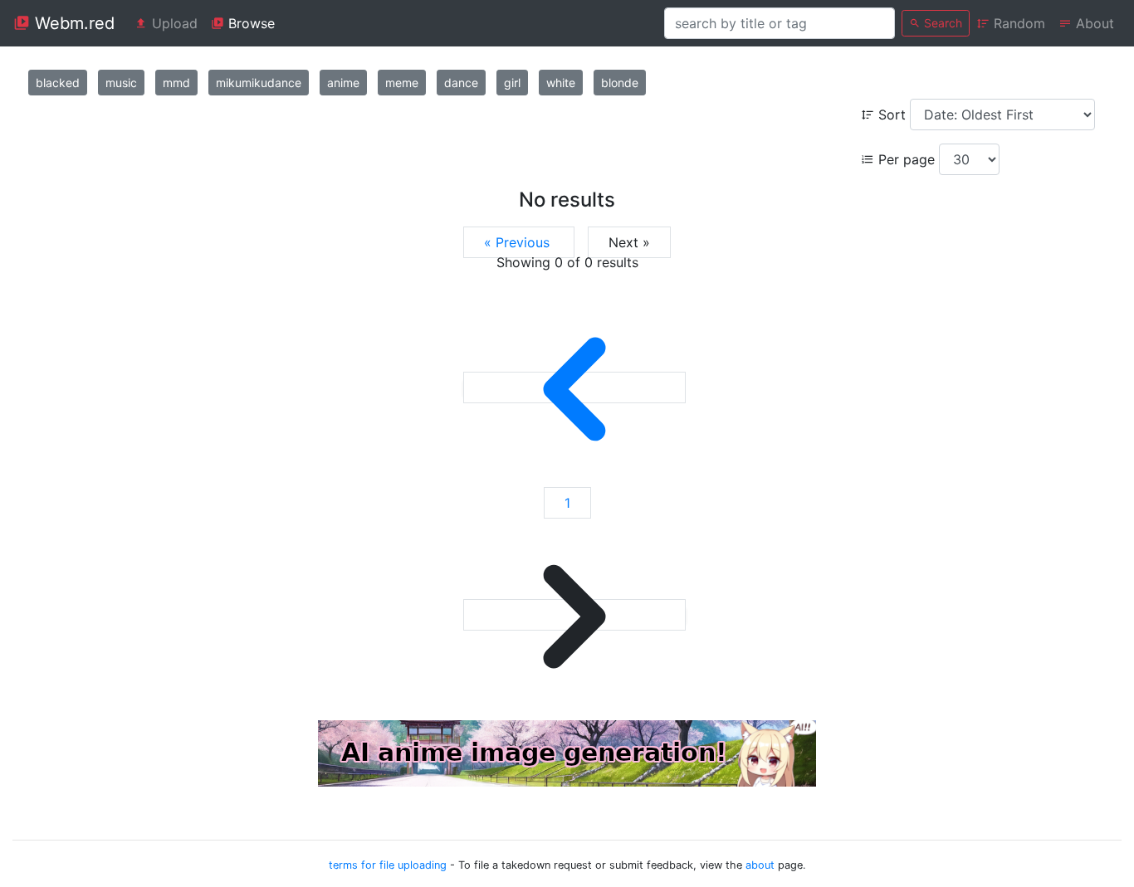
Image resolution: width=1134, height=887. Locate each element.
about (760, 865)
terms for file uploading (388, 865)
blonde (619, 83)
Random (1017, 23)
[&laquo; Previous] (574, 387)
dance (461, 83)
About (1093, 23)
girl (512, 83)
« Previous (519, 242)
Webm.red (72, 23)
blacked (58, 83)
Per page (906, 159)
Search (941, 23)
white (560, 83)
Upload (173, 23)
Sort (892, 114)
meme (401, 83)
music (121, 83)
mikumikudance (258, 83)
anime (343, 83)
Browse (249, 23)
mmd (176, 83)
